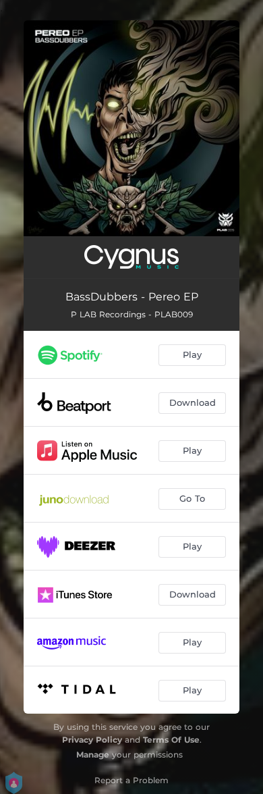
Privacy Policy (92, 740)
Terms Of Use (171, 740)
